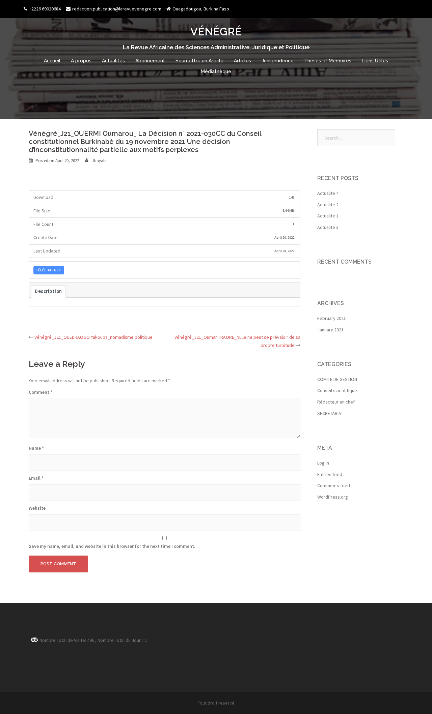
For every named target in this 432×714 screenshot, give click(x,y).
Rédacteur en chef (336, 402)
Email (36, 478)
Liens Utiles (375, 60)
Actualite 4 (328, 193)
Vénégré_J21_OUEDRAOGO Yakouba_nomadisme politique (93, 337)
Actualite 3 (328, 227)
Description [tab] (48, 291)
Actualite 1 (328, 216)
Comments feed (333, 485)
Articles (242, 60)
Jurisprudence (278, 60)
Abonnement (150, 60)
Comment (40, 392)
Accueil (52, 60)
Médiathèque (216, 71)
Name (36, 448)
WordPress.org (332, 497)
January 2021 (330, 330)
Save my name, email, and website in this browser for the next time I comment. (112, 546)
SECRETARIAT (330, 413)
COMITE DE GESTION (337, 379)
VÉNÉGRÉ (216, 31)
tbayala (100, 160)
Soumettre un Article (199, 60)
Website (37, 508)
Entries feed (329, 474)
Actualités (113, 60)
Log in (323, 463)
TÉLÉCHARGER (48, 270)
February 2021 (331, 318)
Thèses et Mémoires (327, 60)
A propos (81, 60)
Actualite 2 (328, 205)
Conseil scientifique (337, 390)
